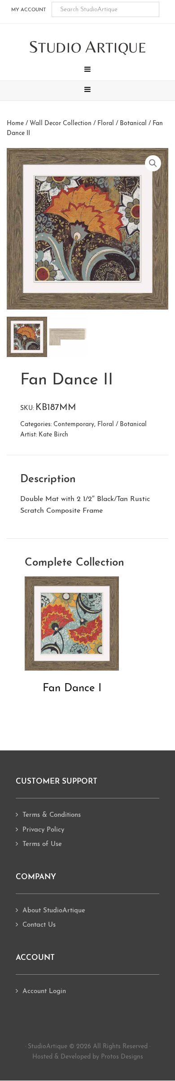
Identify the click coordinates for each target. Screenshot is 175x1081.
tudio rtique (88, 47)
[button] (87, 70)
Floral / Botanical (122, 123)
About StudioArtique (53, 910)
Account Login (44, 991)
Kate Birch (53, 435)
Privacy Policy (43, 830)
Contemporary (73, 424)
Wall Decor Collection (61, 123)
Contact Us (39, 925)
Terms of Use (42, 844)
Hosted (42, 1057)
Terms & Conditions (51, 815)
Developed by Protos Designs (102, 1057)
